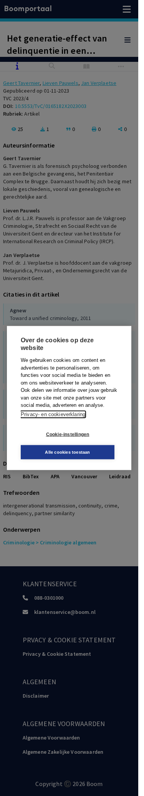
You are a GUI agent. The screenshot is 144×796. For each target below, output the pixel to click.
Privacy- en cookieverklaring (53, 414)
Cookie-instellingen (67, 434)
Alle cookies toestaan (67, 452)
